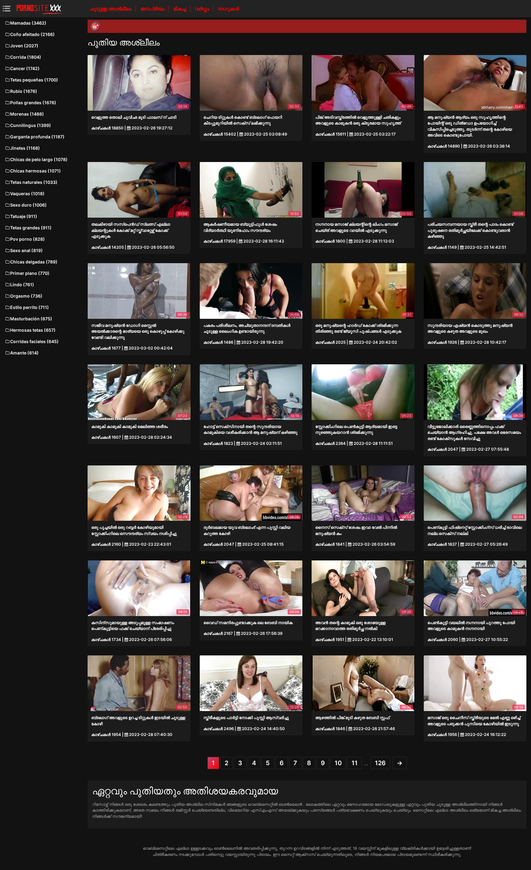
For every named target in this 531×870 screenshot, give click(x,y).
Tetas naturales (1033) (33, 182)
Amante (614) (24, 352)
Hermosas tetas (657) (33, 330)
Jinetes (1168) (25, 148)
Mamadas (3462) (28, 23)
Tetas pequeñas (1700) (34, 79)
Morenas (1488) (27, 114)
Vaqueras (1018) (27, 193)
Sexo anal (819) (26, 250)
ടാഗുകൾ (228, 9)
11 (355, 763)
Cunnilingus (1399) (30, 125)
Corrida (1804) (25, 57)
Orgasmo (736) (26, 296)
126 (380, 763)
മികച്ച (180, 9)
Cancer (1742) (25, 68)
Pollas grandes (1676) (33, 102)
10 (338, 763)
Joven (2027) (24, 45)
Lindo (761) (22, 284)
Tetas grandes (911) (31, 227)
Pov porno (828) (27, 239)
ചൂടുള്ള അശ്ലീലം (111, 9)
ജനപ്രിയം (153, 9)
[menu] (6, 8)
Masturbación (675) (31, 318)
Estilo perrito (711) (29, 307)
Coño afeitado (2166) (32, 34)
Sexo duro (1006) (28, 205)
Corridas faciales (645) (34, 341)
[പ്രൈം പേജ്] (39, 8)
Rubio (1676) (23, 91)
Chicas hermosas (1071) (35, 170)
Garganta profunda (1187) (37, 136)
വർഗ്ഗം (202, 9)
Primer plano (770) (29, 273)
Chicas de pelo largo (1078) (39, 159)
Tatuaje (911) (23, 216)
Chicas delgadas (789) (33, 261)
